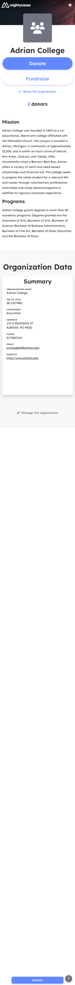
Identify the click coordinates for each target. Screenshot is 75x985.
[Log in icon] (70, 5)
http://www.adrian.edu (22, 358)
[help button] (68, 978)
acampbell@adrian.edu (23, 348)
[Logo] (16, 5)
